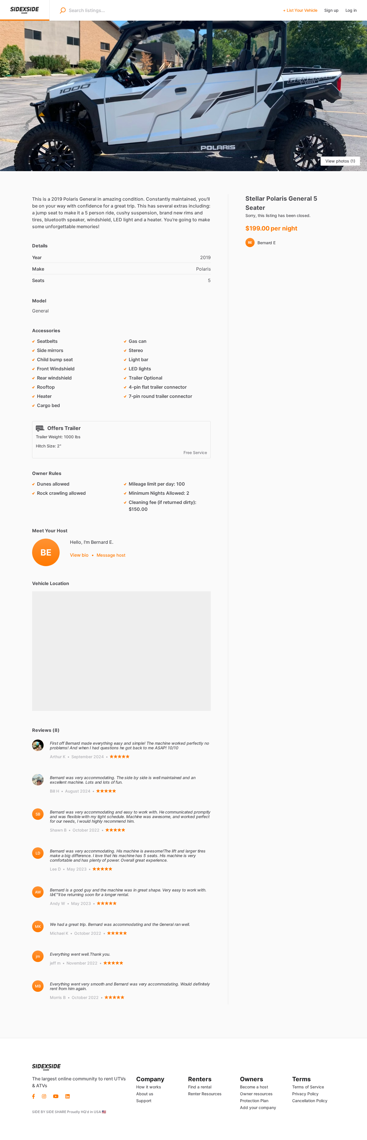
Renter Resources (205, 1093)
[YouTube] (56, 1096)
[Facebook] (35, 1096)
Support (143, 1100)
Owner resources (256, 1093)
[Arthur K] (38, 745)
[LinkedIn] (67, 1096)
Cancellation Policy (309, 1100)
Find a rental (199, 1086)
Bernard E (266, 242)
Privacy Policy (305, 1093)
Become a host (254, 1086)
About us (144, 1093)
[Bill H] (38, 779)
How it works (148, 1086)
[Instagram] (44, 1096)
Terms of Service (308, 1086)
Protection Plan (254, 1100)
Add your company (258, 1107)
